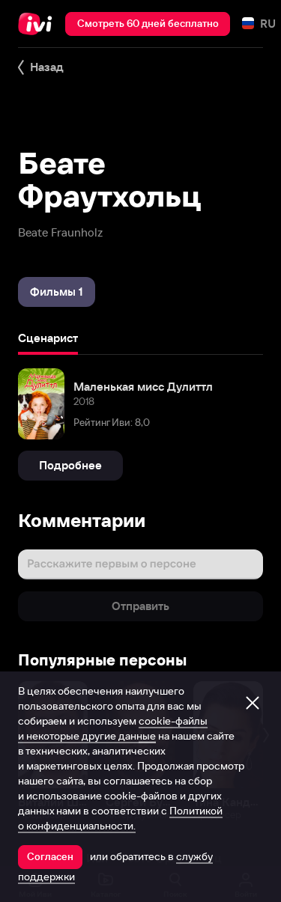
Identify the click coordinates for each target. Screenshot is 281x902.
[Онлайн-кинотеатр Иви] (38, 24)
